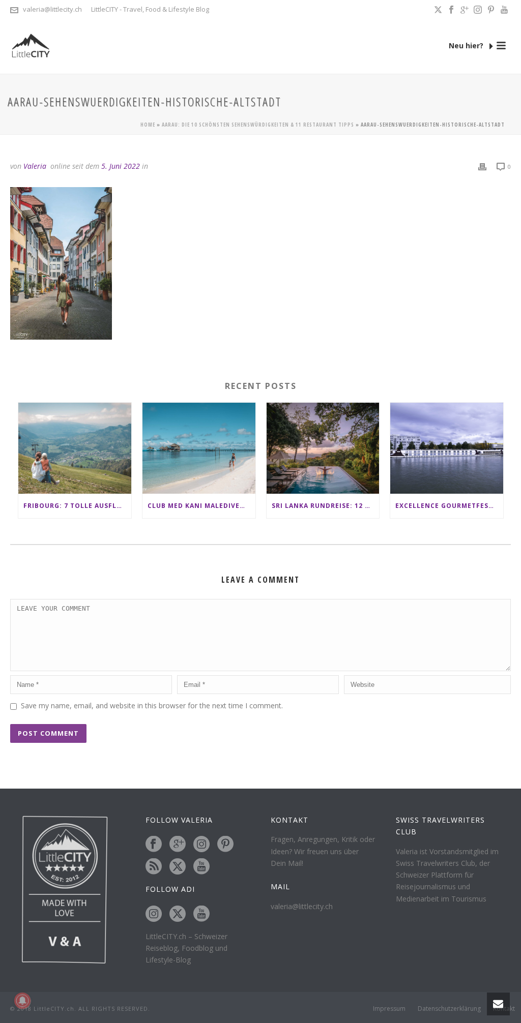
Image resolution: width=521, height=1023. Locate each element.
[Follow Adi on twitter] (177, 914)
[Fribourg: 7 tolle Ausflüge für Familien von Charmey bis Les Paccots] (74, 448)
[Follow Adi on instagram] (154, 914)
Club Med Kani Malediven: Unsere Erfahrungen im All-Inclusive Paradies (201, 505)
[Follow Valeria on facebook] (154, 844)
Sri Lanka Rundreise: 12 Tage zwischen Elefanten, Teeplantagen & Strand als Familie (326, 505)
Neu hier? (467, 45)
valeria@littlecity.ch (52, 9)
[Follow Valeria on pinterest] (225, 844)
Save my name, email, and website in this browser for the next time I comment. (152, 705)
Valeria (34, 166)
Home (147, 124)
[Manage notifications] (22, 1000)
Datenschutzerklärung (449, 1009)
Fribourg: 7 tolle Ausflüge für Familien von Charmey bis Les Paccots (77, 505)
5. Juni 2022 (120, 166)
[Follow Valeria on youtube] (201, 867)
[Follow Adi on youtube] (201, 914)
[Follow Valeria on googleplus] (177, 844)
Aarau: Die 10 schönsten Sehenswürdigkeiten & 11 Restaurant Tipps (258, 124)
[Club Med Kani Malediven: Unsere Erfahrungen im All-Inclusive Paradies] (198, 448)
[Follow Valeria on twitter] (177, 867)
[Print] (482, 166)
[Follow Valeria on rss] (154, 867)
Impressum (389, 1009)
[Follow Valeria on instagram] (201, 844)
